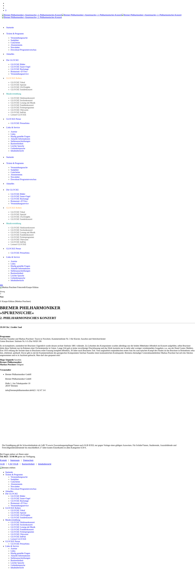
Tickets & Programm (14, 474)
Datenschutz (28, 460)
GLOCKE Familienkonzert (22, 529)
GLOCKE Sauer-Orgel (20, 498)
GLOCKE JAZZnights (20, 515)
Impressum (15, 460)
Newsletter (15, 486)
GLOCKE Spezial (18, 513)
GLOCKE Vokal (18, 510)
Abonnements (16, 484)
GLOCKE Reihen (13, 508)
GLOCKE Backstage (20, 501)
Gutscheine (15, 482)
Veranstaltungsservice (20, 505)
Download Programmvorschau (23, 489)
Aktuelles (9, 491)
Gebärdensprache (18, 565)
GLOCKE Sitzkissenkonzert (23, 522)
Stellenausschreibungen (20, 558)
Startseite (9, 472)
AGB (2, 464)
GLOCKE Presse (12, 541)
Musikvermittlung (12, 520)
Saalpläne (15, 479)
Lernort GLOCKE (18, 539)
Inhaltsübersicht (44, 464)
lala (1, 285)
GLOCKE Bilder (18, 496)
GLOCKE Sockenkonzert (21, 525)
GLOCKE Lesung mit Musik (23, 527)
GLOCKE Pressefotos (20, 544)
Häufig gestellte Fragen (20, 553)
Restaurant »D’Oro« (19, 503)
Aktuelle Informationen (20, 556)
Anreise (14, 548)
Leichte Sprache (17, 563)
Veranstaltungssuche (19, 477)
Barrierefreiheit (28, 464)
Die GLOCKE (11, 494)
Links (13, 551)
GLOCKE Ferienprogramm (22, 532)
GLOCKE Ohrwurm (19, 534)
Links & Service (12, 546)
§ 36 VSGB (13, 464)
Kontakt (3, 460)
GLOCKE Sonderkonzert (21, 517)
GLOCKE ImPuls (18, 536)
